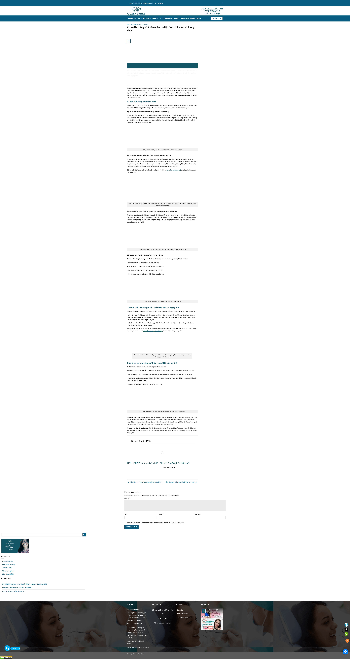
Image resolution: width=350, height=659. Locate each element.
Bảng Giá (155, 18)
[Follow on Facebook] (222, 3)
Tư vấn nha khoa (166, 18)
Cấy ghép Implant (7, 571)
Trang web (197, 514)
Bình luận (127, 498)
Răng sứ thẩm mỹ (132, 24)
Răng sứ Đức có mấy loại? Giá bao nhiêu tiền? (16, 588)
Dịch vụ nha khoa (143, 18)
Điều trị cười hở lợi (8, 574)
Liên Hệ (198, 18)
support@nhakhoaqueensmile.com (138, 647)
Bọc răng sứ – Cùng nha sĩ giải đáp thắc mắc (180, 482)
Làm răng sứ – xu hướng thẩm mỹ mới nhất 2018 (145, 482)
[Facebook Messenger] (345, 651)
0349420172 (16, 648)
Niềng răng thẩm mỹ (8, 564)
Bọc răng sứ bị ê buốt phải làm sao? (13, 591)
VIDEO (176, 18)
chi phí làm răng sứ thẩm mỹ (152, 331)
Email (161, 514)
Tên (126, 514)
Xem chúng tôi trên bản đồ (135, 641)
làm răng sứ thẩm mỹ (173, 170)
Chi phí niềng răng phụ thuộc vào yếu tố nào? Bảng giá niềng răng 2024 (24, 584)
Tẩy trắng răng (6, 568)
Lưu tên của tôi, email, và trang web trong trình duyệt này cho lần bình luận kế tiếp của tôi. (155, 522)
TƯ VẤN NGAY (217, 18)
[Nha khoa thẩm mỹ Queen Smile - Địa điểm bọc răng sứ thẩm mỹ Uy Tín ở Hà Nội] (136, 11)
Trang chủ (132, 18)
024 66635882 (138, 620)
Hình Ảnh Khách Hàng (187, 18)
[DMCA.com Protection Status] (6, 657)
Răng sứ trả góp (7, 561)
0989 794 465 (138, 635)
